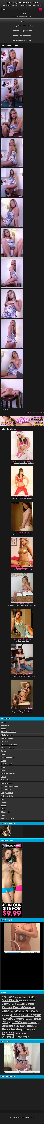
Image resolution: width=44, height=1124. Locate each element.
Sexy (17, 498)
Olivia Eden (6, 789)
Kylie (3, 767)
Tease (30, 534)
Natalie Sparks (7, 783)
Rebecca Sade (7, 796)
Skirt (26, 534)
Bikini (31, 997)
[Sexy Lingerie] (22, 694)
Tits (33, 1030)
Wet (20, 1036)
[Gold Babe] (22, 552)
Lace (24, 1015)
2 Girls (5, 997)
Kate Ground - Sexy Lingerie (22, 710)
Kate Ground (6, 764)
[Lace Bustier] (5, 830)
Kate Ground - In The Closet (22, 532)
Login (24, 13)
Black (5, 1000)
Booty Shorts (15, 1004)
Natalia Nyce (6, 780)
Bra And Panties (20, 534)
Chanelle (4, 741)
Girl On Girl (33, 1011)
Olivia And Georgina (9, 786)
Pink (25, 463)
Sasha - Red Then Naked (22, 497)
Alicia (3, 728)
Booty (33, 412)
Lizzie (3, 777)
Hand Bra (6, 1015)
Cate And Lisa (7, 738)
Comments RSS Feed (25, 16)
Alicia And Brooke (8, 732)
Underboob (21, 1033)
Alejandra (5, 725)
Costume (16, 463)
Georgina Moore (8, 757)
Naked (6, 1018)
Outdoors (18, 1018)
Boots (32, 1001)
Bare (24, 997)
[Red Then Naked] (22, 481)
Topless (29, 498)
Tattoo (37, 1026)
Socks (16, 1026)
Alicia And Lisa (7, 735)
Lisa (3, 770)
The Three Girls (7, 818)
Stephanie (5, 812)
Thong (20, 676)
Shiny (21, 498)
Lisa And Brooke (8, 773)
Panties (28, 1019)
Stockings (30, 463)
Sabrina (4, 802)
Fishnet (20, 1011)
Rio (2, 799)
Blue (19, 641)
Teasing (29, 569)
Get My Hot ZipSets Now (22, 31)
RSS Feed (15, 16)
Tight (24, 498)
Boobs (26, 1000)
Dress (42, 412)
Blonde (14, 1000)
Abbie (3, 722)
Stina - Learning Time (22, 603)
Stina (3, 815)
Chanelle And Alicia (9, 744)
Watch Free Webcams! (22, 36)
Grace (3, 761)
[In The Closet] (22, 516)
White (25, 1036)
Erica (3, 754)
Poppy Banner (7, 793)
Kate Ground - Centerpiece (22, 639)
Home (22, 21)
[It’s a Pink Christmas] (22, 445)
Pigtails (24, 569)
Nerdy (26, 605)
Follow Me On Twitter (22, 40)
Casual (15, 676)
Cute (37, 412)
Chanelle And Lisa (8, 748)
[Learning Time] (22, 588)
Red (10, 1022)
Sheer (27, 641)
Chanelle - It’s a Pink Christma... (22, 461)
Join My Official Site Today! (22, 26)
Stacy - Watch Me (22, 675)
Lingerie (22, 712)
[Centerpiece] (22, 623)
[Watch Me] (22, 659)
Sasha (3, 805)
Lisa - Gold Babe (22, 568)
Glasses (17, 605)
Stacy (3, 809)
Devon (3, 751)
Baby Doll (18, 997)
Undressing (31, 676)
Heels (22, 463)
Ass (29, 412)
